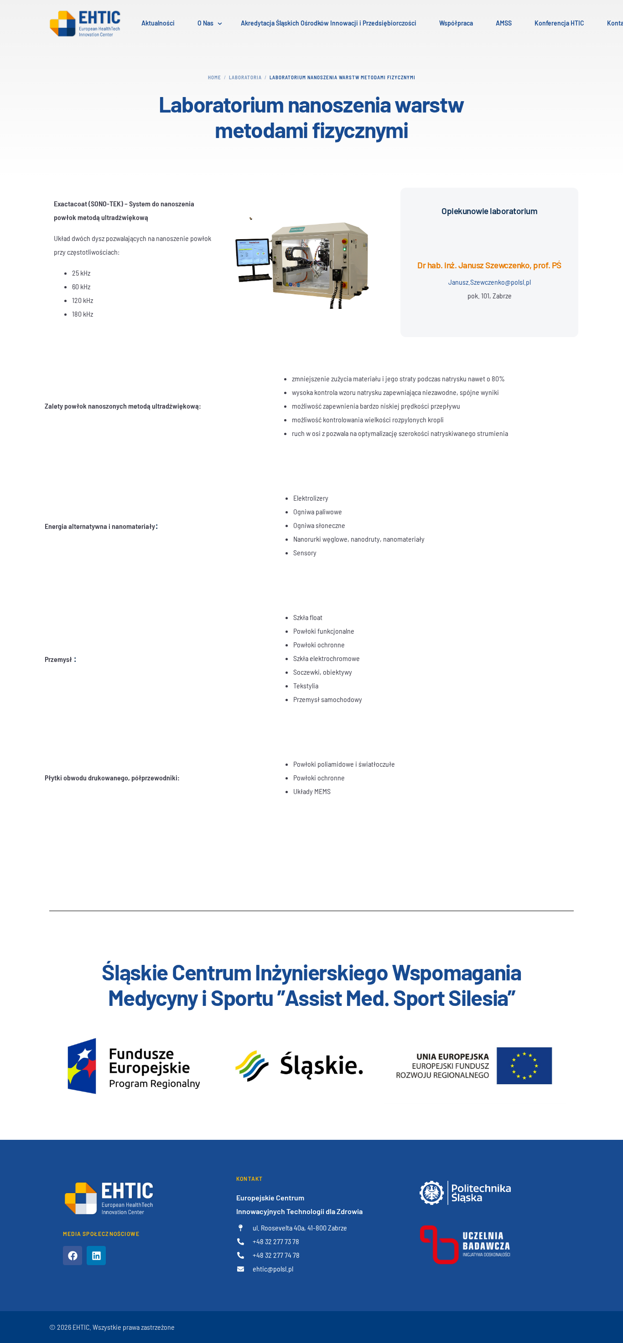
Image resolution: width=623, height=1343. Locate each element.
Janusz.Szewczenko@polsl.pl (489, 281)
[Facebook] (72, 1255)
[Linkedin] (96, 1255)
